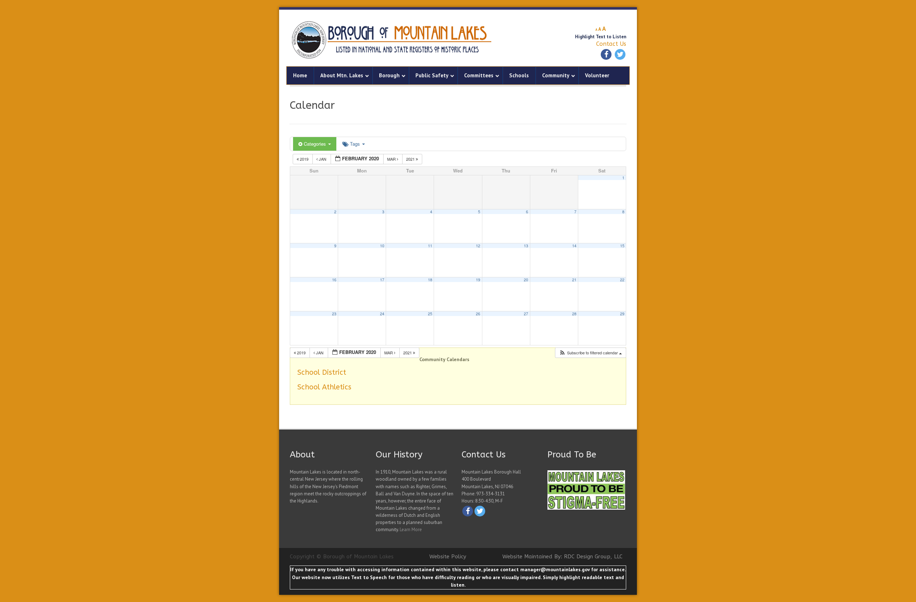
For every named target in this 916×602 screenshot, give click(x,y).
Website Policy (447, 556)
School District (321, 372)
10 (382, 245)
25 (430, 313)
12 (478, 245)
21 (574, 279)
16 (334, 279)
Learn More (411, 529)
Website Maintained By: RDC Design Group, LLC (562, 556)
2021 (411, 159)
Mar (392, 159)
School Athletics (324, 387)
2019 (304, 159)
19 (478, 279)
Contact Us (611, 43)
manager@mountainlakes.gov (555, 569)
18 (430, 279)
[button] (590, 353)
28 (574, 313)
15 (622, 245)
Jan (322, 159)
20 (526, 279)
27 (526, 313)
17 (382, 279)
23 (334, 313)
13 (526, 245)
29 (622, 313)
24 (382, 313)
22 (622, 279)
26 (478, 313)
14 (574, 245)
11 (430, 245)
